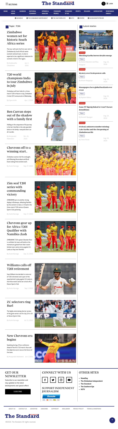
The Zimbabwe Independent (38, 18)
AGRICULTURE (98, 11)
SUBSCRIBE (18, 392)
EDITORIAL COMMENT (32, 12)
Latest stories (89, 26)
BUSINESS (23, 11)
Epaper (81, 18)
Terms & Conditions (94, 409)
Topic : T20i (14, 26)
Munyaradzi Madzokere (16, 357)
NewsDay (20, 18)
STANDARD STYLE (68, 12)
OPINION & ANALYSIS (45, 12)
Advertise (33, 409)
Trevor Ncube (85, 140)
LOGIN (110, 4)
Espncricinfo (13, 100)
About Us (12, 409)
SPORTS (78, 11)
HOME (6, 11)
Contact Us (23, 409)
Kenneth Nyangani (86, 117)
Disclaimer (66, 409)
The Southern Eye (59, 18)
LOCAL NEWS (13, 12)
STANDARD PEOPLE (57, 12)
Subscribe (44, 409)
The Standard (86, 384)
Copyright (55, 409)
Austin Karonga (14, 166)
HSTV (72, 18)
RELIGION (87, 11)
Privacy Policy (78, 409)
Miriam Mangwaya (87, 81)
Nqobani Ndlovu (86, 97)
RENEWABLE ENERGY (110, 12)
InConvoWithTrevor (97, 18)
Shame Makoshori (86, 62)
